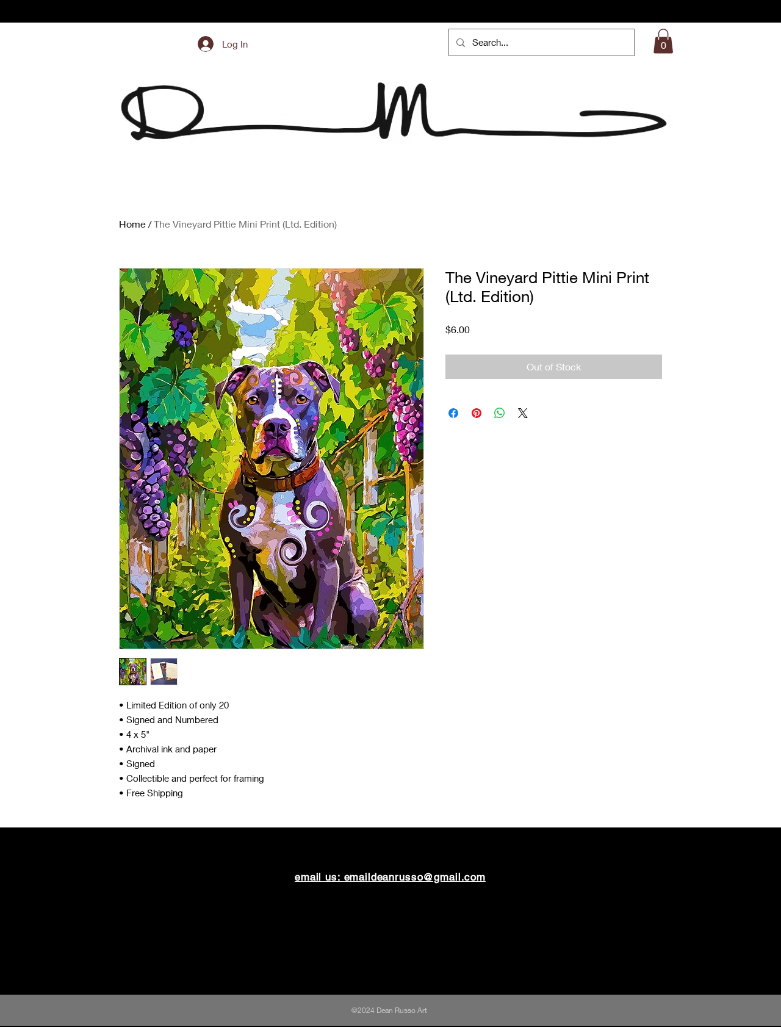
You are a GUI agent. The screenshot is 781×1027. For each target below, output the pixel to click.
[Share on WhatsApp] (499, 413)
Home (132, 223)
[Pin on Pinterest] (476, 413)
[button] (663, 41)
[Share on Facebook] (453, 413)
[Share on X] (523, 413)
